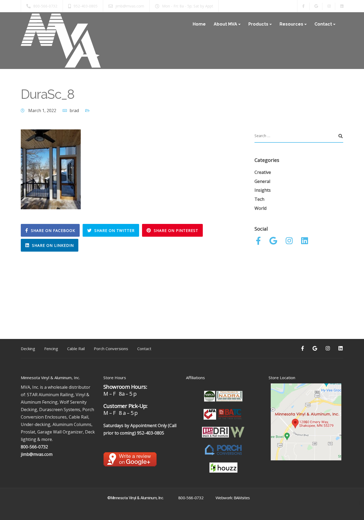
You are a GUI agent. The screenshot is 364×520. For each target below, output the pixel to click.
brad (74, 110)
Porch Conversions (111, 348)
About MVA (225, 24)
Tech (259, 199)
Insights (262, 190)
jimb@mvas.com (36, 454)
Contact (323, 24)
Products (258, 24)
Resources (291, 24)
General (262, 181)
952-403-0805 (150, 433)
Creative (262, 172)
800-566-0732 (34, 447)
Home (199, 24)
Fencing (51, 348)
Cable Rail (76, 348)
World (260, 208)
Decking (28, 348)
